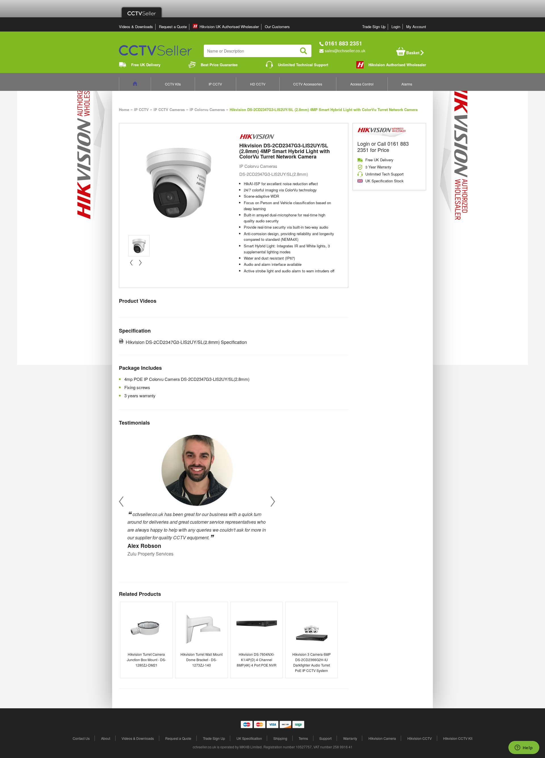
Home (124, 109)
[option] (197, 493)
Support (325, 738)
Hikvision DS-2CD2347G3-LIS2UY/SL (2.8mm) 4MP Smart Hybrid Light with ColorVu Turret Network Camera (324, 109)
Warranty (350, 738)
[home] (135, 84)
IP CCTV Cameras (169, 109)
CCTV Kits (173, 84)
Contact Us (81, 738)
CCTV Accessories (307, 84)
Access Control (362, 84)
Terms (303, 738)
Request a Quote (173, 26)
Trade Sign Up (373, 26)
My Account (416, 26)
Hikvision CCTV (419, 738)
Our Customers (277, 26)
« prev (131, 263)
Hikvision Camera (382, 738)
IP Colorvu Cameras (207, 109)
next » (140, 263)
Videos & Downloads (136, 26)
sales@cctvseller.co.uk (345, 50)
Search (303, 50)
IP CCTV (215, 84)
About (105, 738)
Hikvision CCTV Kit (457, 738)
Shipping (280, 738)
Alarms (406, 84)
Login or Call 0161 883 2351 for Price (383, 146)
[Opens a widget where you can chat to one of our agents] (523, 748)
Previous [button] (121, 501)
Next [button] (273, 501)
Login (395, 26)
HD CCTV (257, 84)
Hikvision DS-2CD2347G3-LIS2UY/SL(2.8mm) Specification (186, 342)
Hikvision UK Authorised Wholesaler (229, 26)
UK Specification (249, 738)
